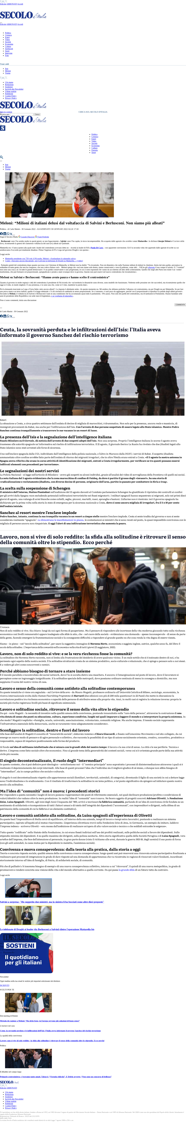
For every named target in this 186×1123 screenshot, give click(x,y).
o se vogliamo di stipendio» (62, 296)
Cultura (8, 46)
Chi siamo (9, 82)
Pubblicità (9, 94)
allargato (151, 267)
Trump (7, 73)
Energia (94, 150)
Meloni (8, 71)
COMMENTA (180, 305)
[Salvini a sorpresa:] (28, 897)
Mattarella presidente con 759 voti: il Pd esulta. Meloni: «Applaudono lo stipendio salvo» (40, 258)
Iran (6, 69)
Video (7, 40)
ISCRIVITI (4, 985)
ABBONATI (11, 4)
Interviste (8, 53)
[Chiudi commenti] (1, 307)
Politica (8, 33)
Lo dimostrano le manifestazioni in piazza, (61, 520)
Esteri (7, 37)
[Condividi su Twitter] (11, 234)
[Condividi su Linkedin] (5, 234)
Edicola (3, 4)
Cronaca (8, 35)
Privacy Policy (11, 98)
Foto (7, 55)
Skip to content (6, 112)
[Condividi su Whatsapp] (8, 234)
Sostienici (9, 87)
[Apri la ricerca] (1, 158)
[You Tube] (3, 2)
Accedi (20, 4)
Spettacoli (9, 49)
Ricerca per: (5, 114)
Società (8, 42)
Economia (9, 44)
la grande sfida (126, 869)
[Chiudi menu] (1, 22)
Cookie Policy (10, 96)
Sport (7, 51)
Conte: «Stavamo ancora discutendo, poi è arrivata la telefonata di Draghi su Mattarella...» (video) (44, 261)
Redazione (9, 85)
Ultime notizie (10, 91)
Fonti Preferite (43, 237)
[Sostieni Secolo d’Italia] (26, 972)
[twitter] (6, 2)
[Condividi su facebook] (1, 234)
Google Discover (27, 237)
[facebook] (1, 2)
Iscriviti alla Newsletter (14, 89)
